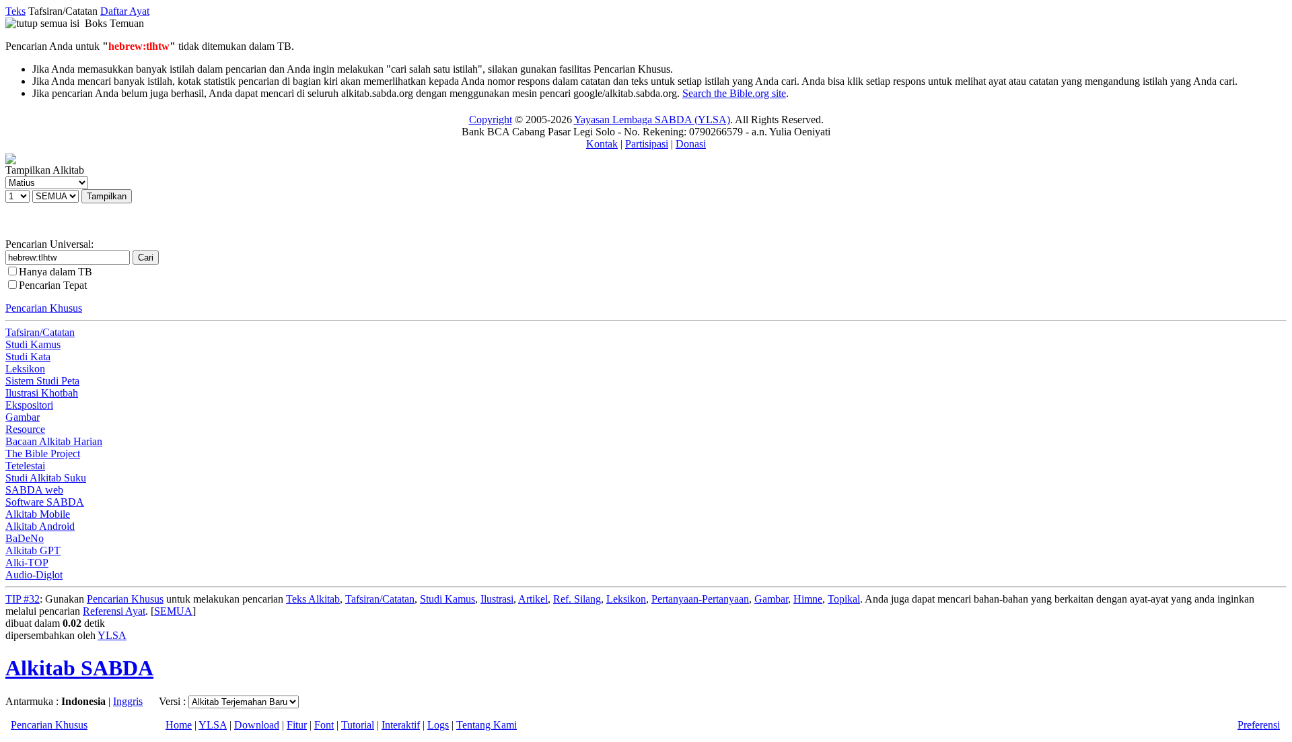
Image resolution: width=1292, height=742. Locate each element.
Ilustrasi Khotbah (41, 393)
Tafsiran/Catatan (40, 332)
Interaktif (401, 725)
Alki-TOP (26, 562)
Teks (15, 11)
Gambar (22, 417)
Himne (807, 599)
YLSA (112, 635)
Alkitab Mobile (37, 514)
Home (179, 725)
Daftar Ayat (124, 11)
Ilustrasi (496, 599)
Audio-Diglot (34, 574)
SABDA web (34, 490)
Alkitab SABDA (79, 668)
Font (324, 725)
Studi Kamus (33, 344)
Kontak (602, 143)
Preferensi (1258, 725)
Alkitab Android (40, 526)
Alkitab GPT (33, 550)
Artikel (533, 599)
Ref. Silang (577, 599)
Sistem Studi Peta (42, 380)
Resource (25, 429)
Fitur (297, 725)
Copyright (490, 119)
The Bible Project (42, 453)
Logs (438, 725)
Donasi (691, 143)
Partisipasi (646, 143)
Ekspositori (29, 405)
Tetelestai (25, 465)
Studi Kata (27, 356)
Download (256, 725)
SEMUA (173, 611)
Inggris (128, 701)
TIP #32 (22, 599)
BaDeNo (24, 538)
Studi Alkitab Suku (45, 477)
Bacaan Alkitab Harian (53, 441)
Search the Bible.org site (734, 93)
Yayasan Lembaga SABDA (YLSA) (652, 119)
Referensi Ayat (114, 611)
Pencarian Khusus (43, 308)
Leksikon (25, 368)
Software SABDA (44, 502)
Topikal (844, 599)
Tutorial (357, 725)
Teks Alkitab (313, 599)
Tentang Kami (486, 725)
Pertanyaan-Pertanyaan (700, 599)
